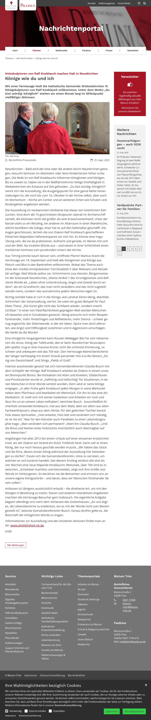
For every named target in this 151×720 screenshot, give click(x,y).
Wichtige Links (52, 576)
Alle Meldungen (15, 545)
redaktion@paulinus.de (133, 641)
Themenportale (89, 576)
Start (15, 50)
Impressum (10, 715)
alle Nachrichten (24, 58)
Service (10, 576)
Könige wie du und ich (47, 58)
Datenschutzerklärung (68, 705)
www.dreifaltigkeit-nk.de (27, 525)
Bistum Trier (123, 576)
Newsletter (132, 50)
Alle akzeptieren (134, 711)
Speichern (112, 711)
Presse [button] (109, 50)
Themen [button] (36, 50)
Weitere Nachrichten (126, 132)
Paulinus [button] (86, 50)
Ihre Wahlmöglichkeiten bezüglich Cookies (43, 685)
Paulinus (120, 623)
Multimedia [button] (61, 50)
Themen (9, 58)
